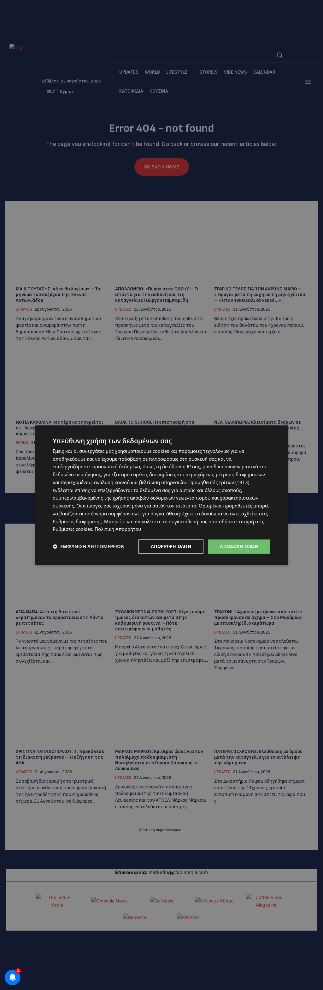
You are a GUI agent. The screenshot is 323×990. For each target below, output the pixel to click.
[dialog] (161, 495)
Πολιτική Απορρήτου (118, 529)
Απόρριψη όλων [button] (171, 546)
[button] (89, 546)
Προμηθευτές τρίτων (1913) (218, 482)
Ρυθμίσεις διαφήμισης (77, 521)
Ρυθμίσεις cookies (72, 529)
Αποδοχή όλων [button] (239, 546)
